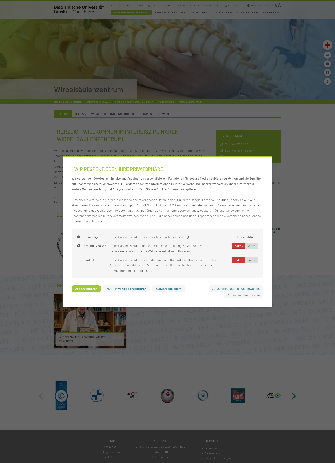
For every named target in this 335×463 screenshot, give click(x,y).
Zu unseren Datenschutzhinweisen (236, 288)
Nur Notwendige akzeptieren (127, 288)
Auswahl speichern (169, 288)
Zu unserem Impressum (243, 295)
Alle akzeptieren (86, 288)
